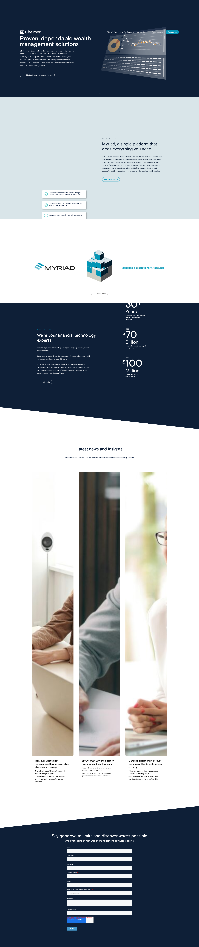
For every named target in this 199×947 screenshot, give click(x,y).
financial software (43, 351)
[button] (37, 75)
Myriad (108, 156)
